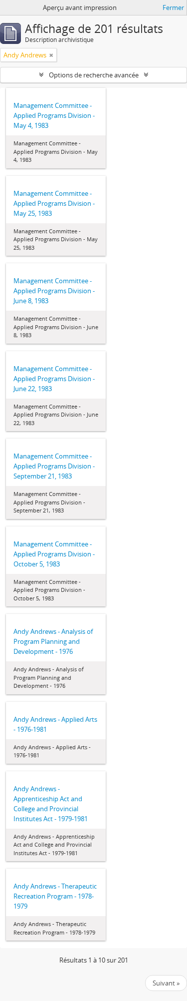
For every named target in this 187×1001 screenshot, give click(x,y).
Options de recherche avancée (94, 74)
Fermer (173, 7)
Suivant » (166, 983)
